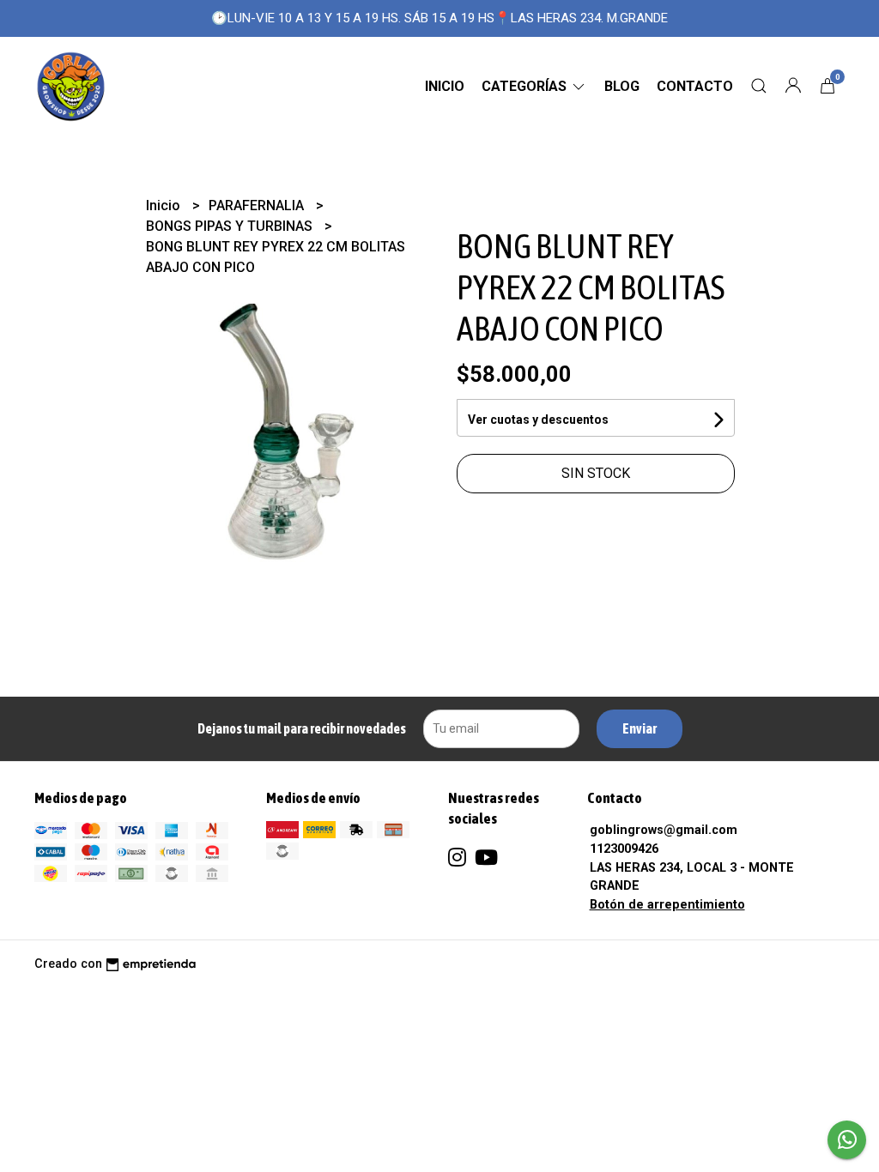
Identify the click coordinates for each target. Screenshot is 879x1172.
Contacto (695, 86)
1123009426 (624, 849)
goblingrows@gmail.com (663, 830)
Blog (622, 86)
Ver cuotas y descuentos (538, 419)
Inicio (444, 86)
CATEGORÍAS (526, 86)
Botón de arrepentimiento (667, 904)
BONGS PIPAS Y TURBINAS (231, 226)
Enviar (639, 728)
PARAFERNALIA (258, 205)
